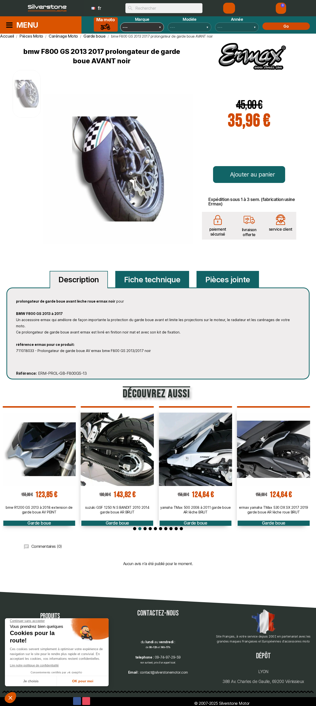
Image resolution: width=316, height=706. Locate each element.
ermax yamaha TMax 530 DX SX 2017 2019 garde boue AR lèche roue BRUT (273, 509)
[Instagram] (86, 701)
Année (237, 19)
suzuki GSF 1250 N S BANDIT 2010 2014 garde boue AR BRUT (117, 509)
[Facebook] (77, 701)
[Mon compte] (229, 8)
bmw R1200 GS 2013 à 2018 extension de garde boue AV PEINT (39, 509)
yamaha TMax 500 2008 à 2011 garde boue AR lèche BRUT (195, 509)
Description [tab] (79, 279)
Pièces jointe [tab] (227, 279)
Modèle (189, 19)
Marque (142, 19)
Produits (50, 616)
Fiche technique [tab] (152, 279)
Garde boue (39, 523)
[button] (281, 8)
